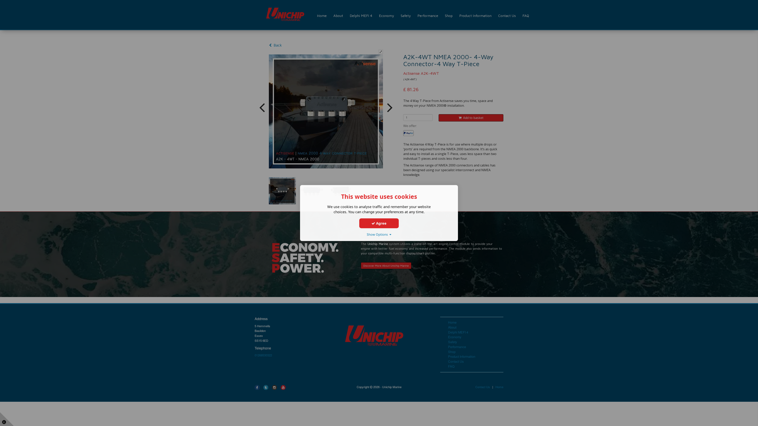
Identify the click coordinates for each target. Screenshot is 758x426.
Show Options (378, 234)
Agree (381, 223)
